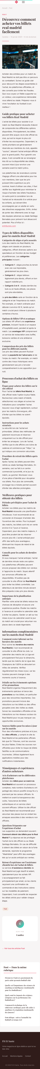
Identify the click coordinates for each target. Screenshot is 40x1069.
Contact (28, 1056)
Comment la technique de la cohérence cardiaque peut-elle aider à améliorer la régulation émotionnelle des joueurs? (20, 1009)
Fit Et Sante (8, 1041)
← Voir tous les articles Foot (13, 948)
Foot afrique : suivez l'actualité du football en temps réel (18, 1018)
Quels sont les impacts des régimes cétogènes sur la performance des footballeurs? (18, 997)
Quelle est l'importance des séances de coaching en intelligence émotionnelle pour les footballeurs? (20, 987)
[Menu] (23, 2)
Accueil (4, 8)
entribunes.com (9, 226)
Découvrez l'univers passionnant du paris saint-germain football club (19, 979)
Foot (10, 8)
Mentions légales (16, 1056)
